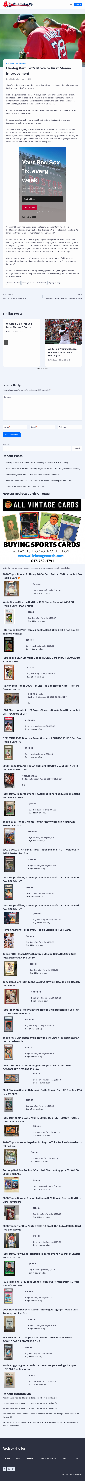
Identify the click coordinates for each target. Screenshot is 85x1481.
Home (7, 1458)
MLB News (10, 64)
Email (34, 427)
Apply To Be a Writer (48, 1458)
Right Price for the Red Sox (14, 297)
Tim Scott (53, 360)
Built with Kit (29, 217)
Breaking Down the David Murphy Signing (64, 297)
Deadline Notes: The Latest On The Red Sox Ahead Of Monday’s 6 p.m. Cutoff (39, 481)
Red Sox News (21, 64)
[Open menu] (71, 4)
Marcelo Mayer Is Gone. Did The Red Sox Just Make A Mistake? (33, 474)
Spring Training (54, 283)
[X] (9, 1469)
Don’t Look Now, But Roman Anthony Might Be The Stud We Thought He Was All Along (43, 468)
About (64, 1458)
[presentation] (63, 331)
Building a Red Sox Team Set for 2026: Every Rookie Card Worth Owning (37, 462)
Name (7, 427)
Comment (8, 397)
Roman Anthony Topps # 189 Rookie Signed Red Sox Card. (37, 929)
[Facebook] (4, 1469)
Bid (29, 703)
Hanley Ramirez (28, 283)
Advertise (29, 1458)
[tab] (38, 368)
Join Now (78, 4)
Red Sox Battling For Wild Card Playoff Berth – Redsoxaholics (29, 1422)
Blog (18, 1458)
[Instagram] (13, 1469)
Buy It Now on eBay (41, 593)
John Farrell (41, 283)
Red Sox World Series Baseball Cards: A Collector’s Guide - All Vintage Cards (36, 1414)
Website (62, 427)
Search (6, 444)
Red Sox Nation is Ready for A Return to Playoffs (36, 1398)
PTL (9, 331)
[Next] (79, 342)
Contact (76, 1458)
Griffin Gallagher (14, 79)
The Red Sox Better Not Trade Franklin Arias (25, 487)
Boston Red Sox (13, 283)
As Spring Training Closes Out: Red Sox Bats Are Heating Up (62, 352)
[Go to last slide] (6, 342)
